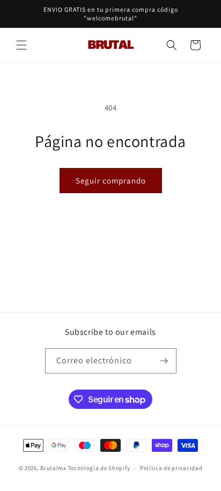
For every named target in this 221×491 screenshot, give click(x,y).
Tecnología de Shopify (99, 468)
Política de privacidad (171, 468)
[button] (21, 45)
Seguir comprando (111, 180)
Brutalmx (53, 468)
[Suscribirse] (164, 360)
